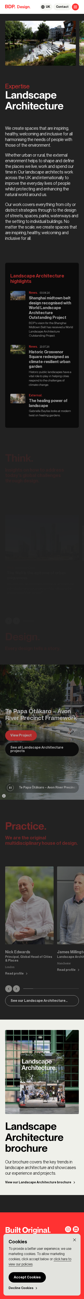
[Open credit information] (4, 796)
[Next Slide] (16, 620)
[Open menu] (75, 6)
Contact (62, 7)
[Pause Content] (10, 787)
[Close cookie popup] (74, 1239)
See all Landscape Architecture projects (36, 749)
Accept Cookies (27, 1277)
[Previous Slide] (8, 620)
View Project (21, 735)
